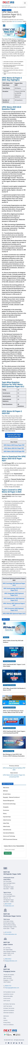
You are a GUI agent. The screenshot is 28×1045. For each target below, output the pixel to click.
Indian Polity (6, 823)
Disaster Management (8, 800)
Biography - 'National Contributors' (11, 797)
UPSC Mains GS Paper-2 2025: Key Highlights (13, 61)
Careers (5, 1020)
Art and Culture (7, 794)
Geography (5, 807)
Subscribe (8, 853)
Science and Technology (9, 836)
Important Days (7, 816)
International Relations (8, 833)
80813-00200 (8, 904)
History (5, 813)
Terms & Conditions (8, 1024)
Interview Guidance (8, 1012)
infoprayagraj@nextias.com (12, 987)
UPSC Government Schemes (10, 839)
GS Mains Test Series (8, 1008)
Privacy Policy (6, 1022)
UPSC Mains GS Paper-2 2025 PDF (11, 68)
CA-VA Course (6, 998)
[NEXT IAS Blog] (8, 2)
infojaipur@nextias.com (11, 961)
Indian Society (6, 826)
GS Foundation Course (9, 992)
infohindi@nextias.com (11, 934)
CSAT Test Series (7, 1006)
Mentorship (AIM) (8, 996)
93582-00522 (8, 959)
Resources (9, 10)
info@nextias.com (9, 906)
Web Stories (6, 787)
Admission (6, 1016)
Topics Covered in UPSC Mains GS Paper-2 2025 (13, 73)
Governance (6, 810)
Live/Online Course (8, 994)
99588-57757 (8, 985)
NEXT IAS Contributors (17, 21)
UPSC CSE (7, 5)
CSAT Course (6, 1000)
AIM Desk (5, 790)
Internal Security (7, 829)
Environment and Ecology (9, 803)
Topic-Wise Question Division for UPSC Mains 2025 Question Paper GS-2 (13, 66)
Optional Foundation (8, 1010)
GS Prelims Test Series (9, 1004)
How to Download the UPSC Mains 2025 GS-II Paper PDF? (13, 71)
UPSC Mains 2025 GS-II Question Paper (12, 63)
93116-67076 (8, 932)
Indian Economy (7, 820)
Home (3, 5)
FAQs (4, 1018)
